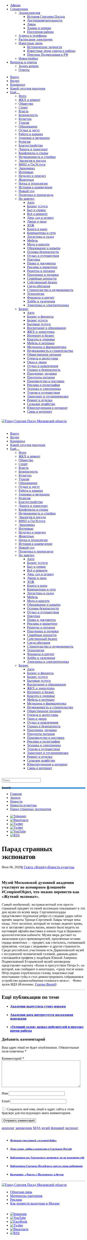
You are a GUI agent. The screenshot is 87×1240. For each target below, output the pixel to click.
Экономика (27, 168)
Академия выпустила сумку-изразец (38, 1006)
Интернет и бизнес (40, 335)
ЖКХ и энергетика (40, 331)
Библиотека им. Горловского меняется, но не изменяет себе (47, 1157)
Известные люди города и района (51, 51)
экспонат (71, 1128)
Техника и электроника (44, 389)
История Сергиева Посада (46, 16)
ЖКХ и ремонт (29, 100)
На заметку (27, 198)
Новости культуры (23, 805)
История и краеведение (35, 187)
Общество (26, 103)
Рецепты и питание (41, 271)
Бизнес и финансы (40, 316)
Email (6, 1101)
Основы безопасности (43, 252)
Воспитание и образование (46, 328)
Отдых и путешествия (43, 255)
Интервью (26, 172)
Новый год (26, 191)
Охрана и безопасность (43, 370)
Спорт (23, 107)
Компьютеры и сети (41, 233)
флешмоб (57, 1128)
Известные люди (31, 43)
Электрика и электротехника (48, 305)
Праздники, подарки (42, 373)
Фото (22, 96)
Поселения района (40, 32)
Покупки (33, 259)
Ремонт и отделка (39, 400)
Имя (5, 1093)
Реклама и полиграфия (43, 385)
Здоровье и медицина (34, 138)
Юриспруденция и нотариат (47, 408)
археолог (8, 1128)
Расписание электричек (36, 39)
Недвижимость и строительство (50, 351)
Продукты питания (41, 377)
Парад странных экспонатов (30, 809)
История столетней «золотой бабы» (33, 1140)
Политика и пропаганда (36, 195)
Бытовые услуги (39, 324)
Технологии (35, 293)
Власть (24, 111)
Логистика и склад (40, 236)
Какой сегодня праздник (27, 88)
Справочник (19, 9)
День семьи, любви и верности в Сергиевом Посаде (41, 1148)
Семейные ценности (42, 278)
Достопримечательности (45, 20)
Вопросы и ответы (23, 62)
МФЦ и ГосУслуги (32, 164)
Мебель (32, 240)
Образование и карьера (43, 248)
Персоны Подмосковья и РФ (47, 54)
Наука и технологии (33, 183)
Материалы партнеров (26, 1196)
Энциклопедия (29, 13)
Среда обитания (38, 286)
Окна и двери (37, 362)
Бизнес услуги (37, 206)
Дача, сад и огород (40, 217)
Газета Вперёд (45, 984)
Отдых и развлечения (42, 366)
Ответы (24, 70)
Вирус (14, 77)
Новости (16, 801)
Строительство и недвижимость (50, 290)
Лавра (31, 24)
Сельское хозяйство (41, 404)
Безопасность (28, 115)
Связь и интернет (39, 411)
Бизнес (24, 309)
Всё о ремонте (37, 214)
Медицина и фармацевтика (46, 347)
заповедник (23, 1128)
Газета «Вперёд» (36, 867)
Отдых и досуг (29, 130)
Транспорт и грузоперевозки (47, 396)
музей (46, 1128)
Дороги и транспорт (33, 149)
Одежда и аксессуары (42, 358)
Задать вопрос (29, 66)
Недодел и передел (32, 176)
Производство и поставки (45, 381)
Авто (30, 202)
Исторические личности (44, 47)
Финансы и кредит (40, 297)
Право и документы (41, 263)
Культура (25, 119)
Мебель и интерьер (40, 343)
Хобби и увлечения (41, 301)
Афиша (15, 5)
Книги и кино (37, 229)
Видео (14, 81)
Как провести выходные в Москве (35, 1203)
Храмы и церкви (39, 28)
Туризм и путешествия (43, 392)
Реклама (16, 1199)
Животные (26, 179)
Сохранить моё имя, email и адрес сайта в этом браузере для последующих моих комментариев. (38, 1111)
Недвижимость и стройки (37, 157)
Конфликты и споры (33, 153)
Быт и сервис (36, 210)
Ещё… (15, 92)
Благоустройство (31, 145)
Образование (28, 126)
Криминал (17, 84)
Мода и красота (38, 244)
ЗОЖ (30, 225)
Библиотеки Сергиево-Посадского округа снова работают (46, 1166)
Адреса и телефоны (33, 35)
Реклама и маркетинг (42, 267)
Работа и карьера (31, 134)
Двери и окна (36, 221)
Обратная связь (21, 1192)
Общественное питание (44, 354)
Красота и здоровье (41, 339)
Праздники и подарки (43, 274)
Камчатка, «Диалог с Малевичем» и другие (37, 1174)
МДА (37, 1128)
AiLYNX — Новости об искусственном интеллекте (56, 1217)
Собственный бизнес (42, 282)
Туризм (24, 122)
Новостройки (28, 58)
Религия (24, 141)
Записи (15, 797)
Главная (16, 794)
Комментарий (13, 1058)
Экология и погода (32, 160)
